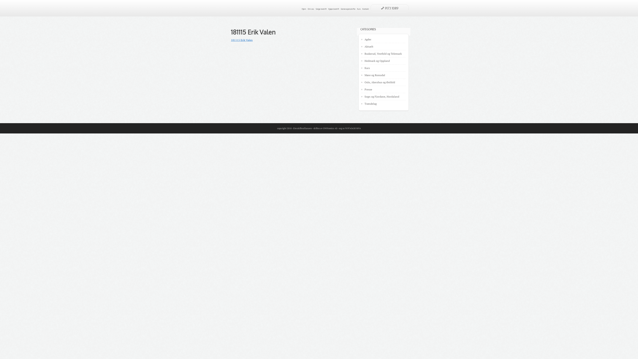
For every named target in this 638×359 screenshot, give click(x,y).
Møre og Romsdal (375, 75)
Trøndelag (371, 104)
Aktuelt (369, 46)
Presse (368, 89)
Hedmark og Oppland (377, 61)
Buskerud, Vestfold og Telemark (383, 54)
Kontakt (365, 9)
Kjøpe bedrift (333, 9)
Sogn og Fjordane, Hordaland (382, 96)
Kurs (359, 9)
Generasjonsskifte (348, 9)
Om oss (311, 9)
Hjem (304, 9)
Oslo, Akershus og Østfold (380, 82)
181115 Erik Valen (253, 32)
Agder (368, 39)
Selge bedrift (321, 9)
